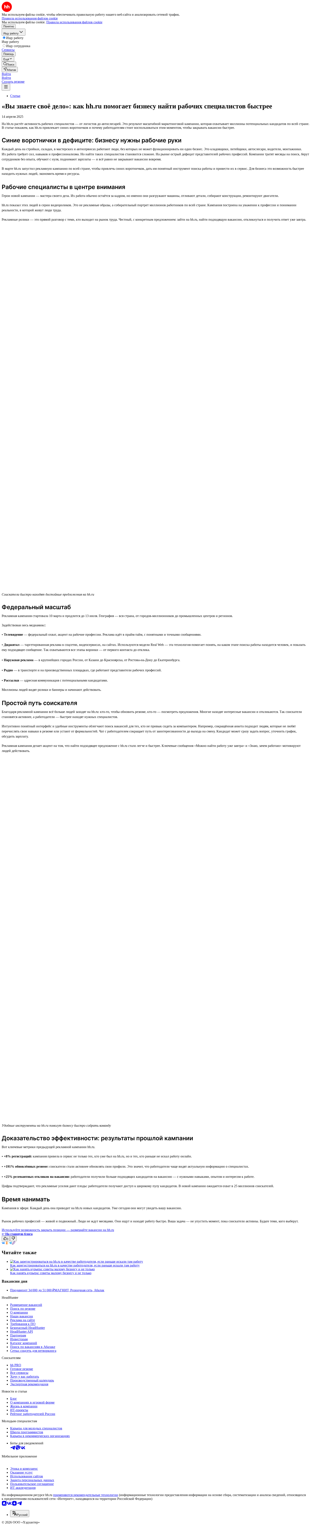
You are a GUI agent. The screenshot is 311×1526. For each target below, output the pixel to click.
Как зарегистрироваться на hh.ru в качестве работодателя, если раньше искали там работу (75, 1265)
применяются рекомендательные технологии (85, 1495)
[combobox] (19, 1513)
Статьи (15, 96)
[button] (6, 74)
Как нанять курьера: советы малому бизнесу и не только (50, 1273)
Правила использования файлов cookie (74, 22)
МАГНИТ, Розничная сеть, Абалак (79, 1290)
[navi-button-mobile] (6, 87)
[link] (9, 64)
